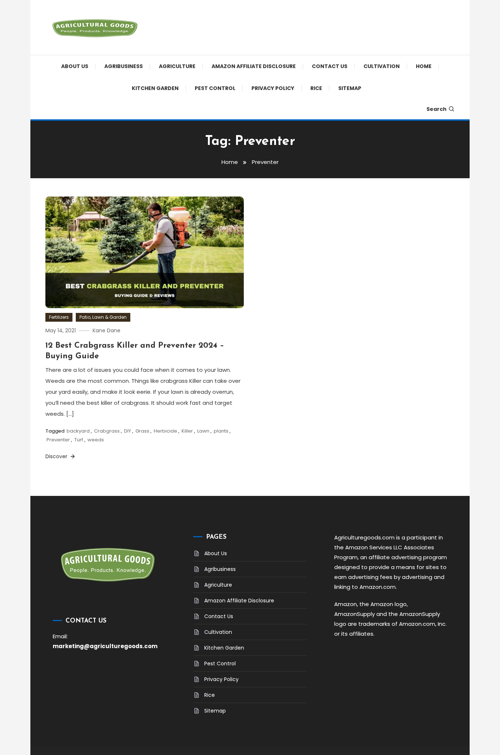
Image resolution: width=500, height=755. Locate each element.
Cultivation (381, 66)
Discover (57, 456)
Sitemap (349, 88)
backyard (78, 430)
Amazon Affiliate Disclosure (254, 66)
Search (436, 109)
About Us (74, 66)
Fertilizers (59, 317)
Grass (142, 430)
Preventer (58, 439)
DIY (127, 430)
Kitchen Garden (155, 88)
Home (424, 66)
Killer (187, 430)
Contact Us (329, 66)
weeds (95, 439)
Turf (78, 439)
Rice (316, 88)
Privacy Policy (272, 88)
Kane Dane (106, 330)
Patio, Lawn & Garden (103, 317)
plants (221, 430)
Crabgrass (107, 430)
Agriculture (177, 66)
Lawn (203, 430)
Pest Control (215, 88)
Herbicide (165, 430)
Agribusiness (123, 66)
